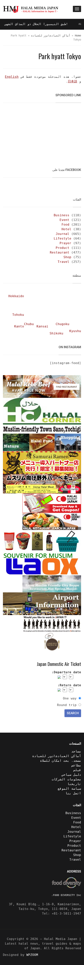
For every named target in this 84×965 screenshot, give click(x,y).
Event (64, 220)
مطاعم (76, 765)
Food (65, 224)
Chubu (29, 324)
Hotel (66, 229)
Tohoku (18, 315)
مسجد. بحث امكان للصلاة (60, 760)
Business (61, 215)
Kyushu (75, 331)
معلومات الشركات (66, 779)
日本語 (72, 81)
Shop (67, 257)
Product (62, 248)
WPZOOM (32, 955)
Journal (62, 234)
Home (78, 35)
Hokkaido (16, 296)
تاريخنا (74, 784)
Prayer (65, 243)
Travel (63, 262)
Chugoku (62, 324)
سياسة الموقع (69, 788)
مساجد (76, 751)
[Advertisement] (51, 133)
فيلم (77, 770)
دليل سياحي (71, 774)
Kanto (19, 326)
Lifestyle (62, 238)
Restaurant (59, 252)
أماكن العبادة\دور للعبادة (50, 35)
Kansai (42, 326)
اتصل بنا (73, 793)
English (12, 77)
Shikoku (56, 333)
